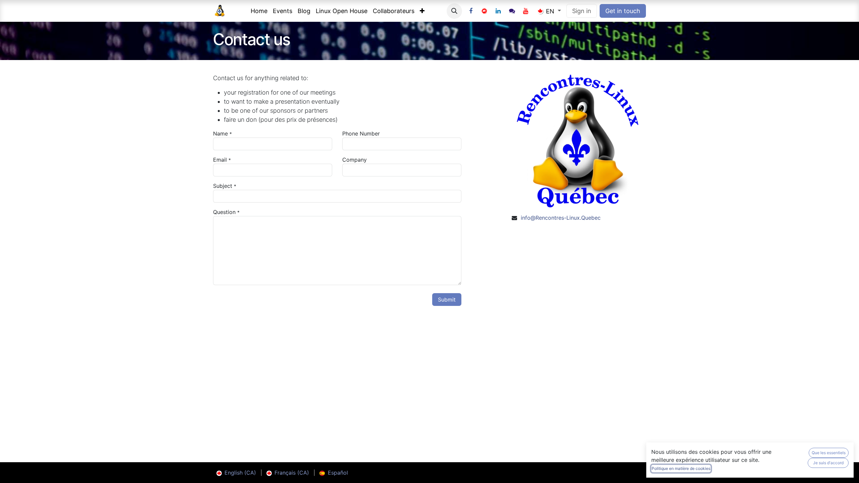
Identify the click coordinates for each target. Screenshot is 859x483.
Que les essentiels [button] (829, 452)
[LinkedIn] (498, 11)
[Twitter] (484, 11)
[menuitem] (259, 11)
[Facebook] (471, 11)
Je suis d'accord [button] (828, 462)
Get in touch (622, 10)
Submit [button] (447, 299)
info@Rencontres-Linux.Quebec (561, 217)
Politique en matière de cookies (681, 468)
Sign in (581, 10)
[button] (454, 11)
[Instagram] (512, 11)
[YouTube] (526, 11)
